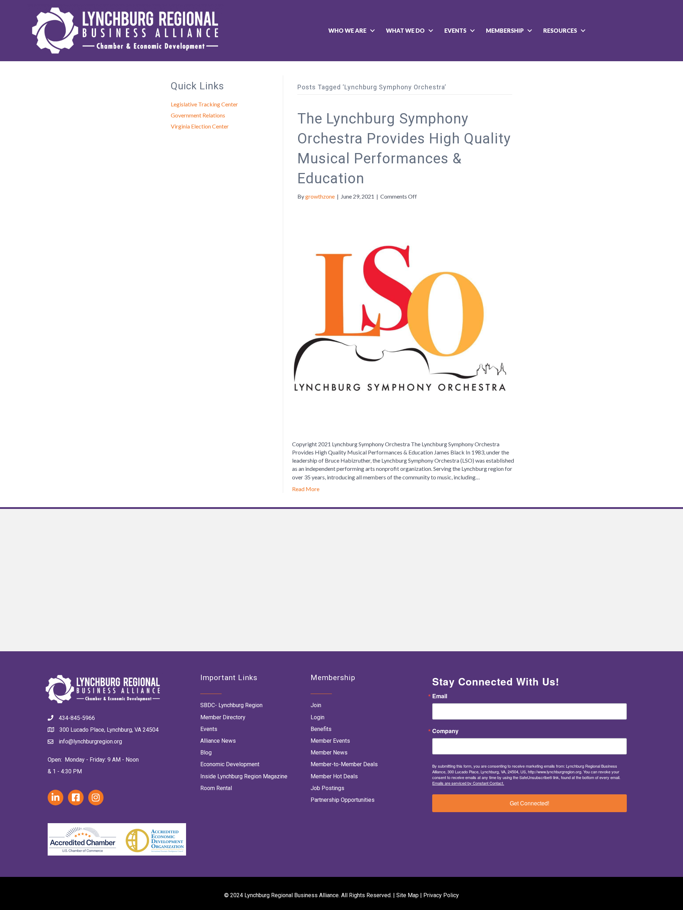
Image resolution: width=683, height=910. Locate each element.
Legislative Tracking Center (204, 104)
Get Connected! (529, 803)
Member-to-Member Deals (344, 764)
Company (445, 731)
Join (316, 705)
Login (317, 717)
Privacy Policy (441, 895)
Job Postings (327, 788)
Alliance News (218, 740)
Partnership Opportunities (343, 799)
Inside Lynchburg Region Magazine (243, 776)
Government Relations (198, 115)
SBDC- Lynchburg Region (231, 705)
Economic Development (229, 764)
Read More (305, 488)
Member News (329, 752)
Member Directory (222, 717)
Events (455, 30)
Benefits (321, 729)
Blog (206, 752)
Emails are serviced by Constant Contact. (468, 783)
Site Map (407, 895)
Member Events (330, 740)
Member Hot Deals (334, 776)
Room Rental (216, 788)
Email (439, 696)
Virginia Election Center (200, 126)
